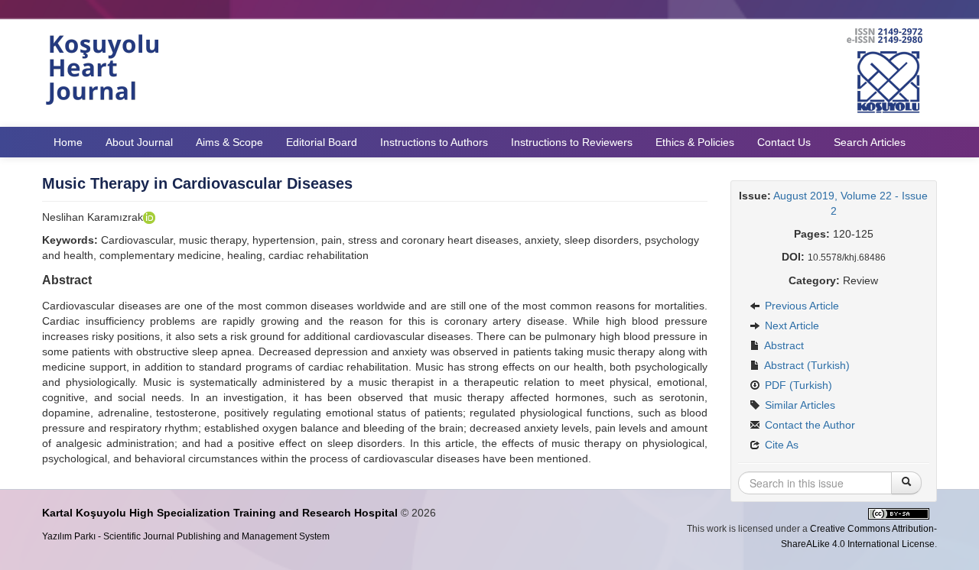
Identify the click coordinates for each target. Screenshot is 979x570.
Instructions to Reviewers (572, 142)
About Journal (139, 142)
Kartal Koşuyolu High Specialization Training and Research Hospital (220, 513)
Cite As (780, 445)
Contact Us (784, 142)
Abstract (783, 345)
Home (68, 142)
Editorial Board (321, 142)
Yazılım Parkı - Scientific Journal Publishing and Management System (186, 536)
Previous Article (800, 306)
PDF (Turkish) (797, 385)
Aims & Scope (229, 142)
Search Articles (870, 142)
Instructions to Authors (434, 142)
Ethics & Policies (694, 142)
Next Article (790, 325)
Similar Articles (798, 405)
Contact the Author (808, 425)
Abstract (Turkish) (806, 365)
